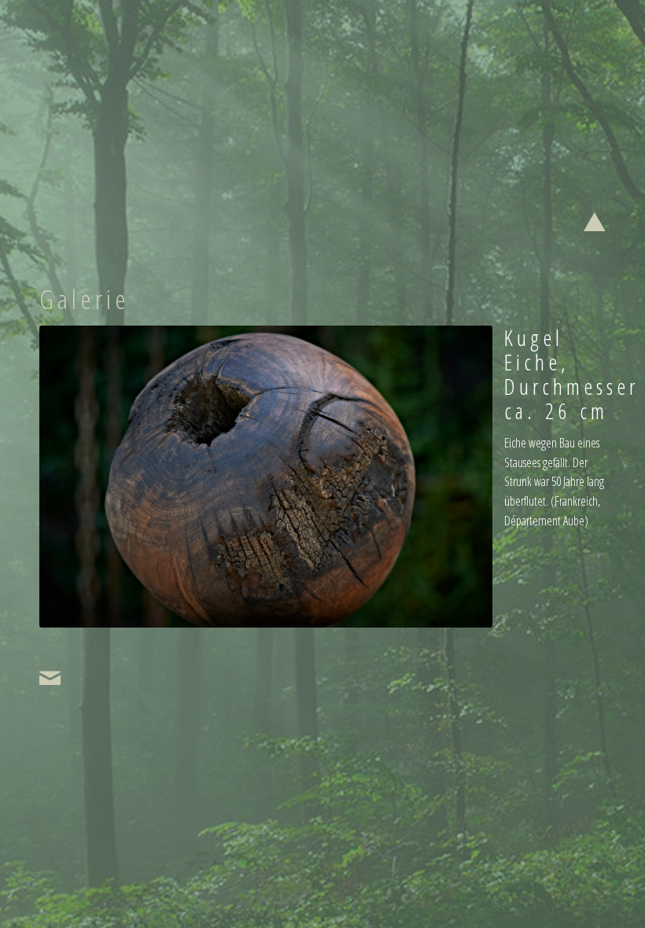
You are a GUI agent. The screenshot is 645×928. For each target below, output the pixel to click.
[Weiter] (457, 476)
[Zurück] (74, 476)
